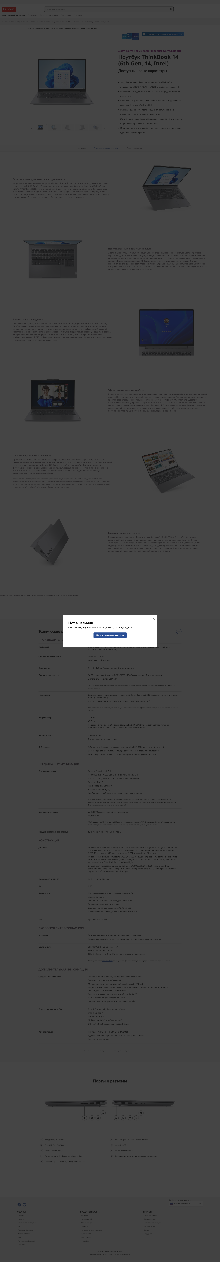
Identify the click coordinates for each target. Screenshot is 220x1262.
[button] (110, 635)
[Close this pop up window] (153, 619)
